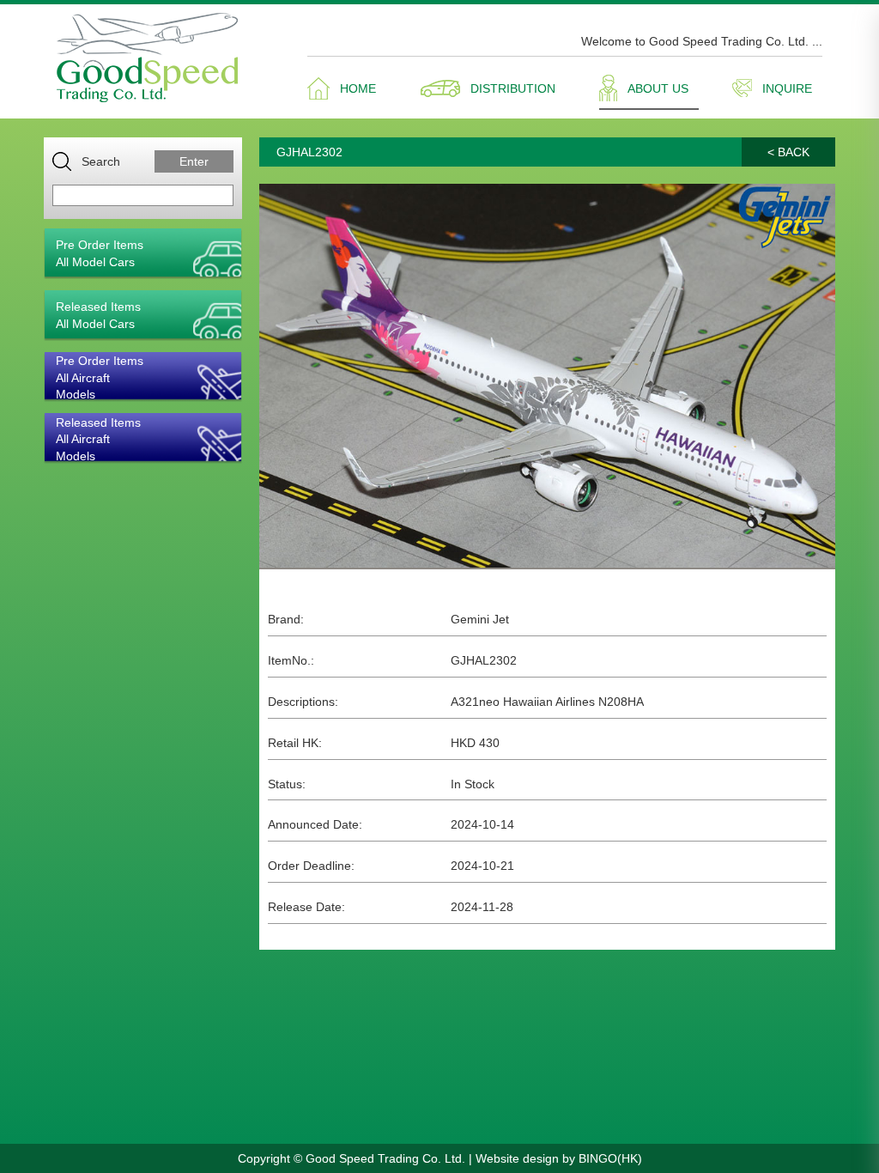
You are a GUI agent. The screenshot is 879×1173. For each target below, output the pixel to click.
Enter (194, 161)
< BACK (788, 152)
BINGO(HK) (610, 1158)
